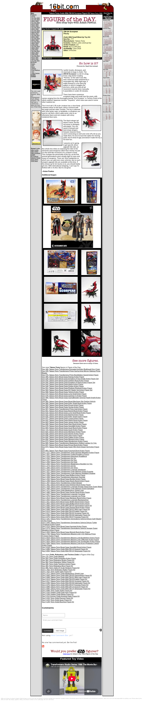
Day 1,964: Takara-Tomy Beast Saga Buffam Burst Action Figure (66, 504)
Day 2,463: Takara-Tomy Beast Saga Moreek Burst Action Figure (66, 532)
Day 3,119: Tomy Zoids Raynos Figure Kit (57, 598)
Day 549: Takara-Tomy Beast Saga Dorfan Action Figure (63, 386)
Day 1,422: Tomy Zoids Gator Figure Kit (56, 572)
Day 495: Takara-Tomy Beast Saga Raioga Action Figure (63, 377)
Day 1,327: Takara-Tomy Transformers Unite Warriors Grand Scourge (67, 471)
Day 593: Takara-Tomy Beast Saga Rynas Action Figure (62, 405)
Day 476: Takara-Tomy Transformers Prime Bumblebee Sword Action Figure (70, 375)
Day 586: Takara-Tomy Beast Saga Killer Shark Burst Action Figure (67, 403)
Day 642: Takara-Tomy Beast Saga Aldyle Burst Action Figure (65, 420)
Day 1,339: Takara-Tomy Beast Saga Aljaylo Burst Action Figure (65, 481)
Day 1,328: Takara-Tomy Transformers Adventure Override (63, 477)
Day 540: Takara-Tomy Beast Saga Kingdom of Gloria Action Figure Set (68, 382)
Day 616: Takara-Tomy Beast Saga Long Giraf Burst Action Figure (66, 413)
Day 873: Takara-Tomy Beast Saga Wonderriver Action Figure (65, 441)
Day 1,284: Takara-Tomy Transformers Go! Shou (60, 468)
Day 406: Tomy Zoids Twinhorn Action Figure (58, 564)
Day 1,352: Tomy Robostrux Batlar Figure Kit (58, 570)
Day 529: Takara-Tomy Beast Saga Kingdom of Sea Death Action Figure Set (70, 379)
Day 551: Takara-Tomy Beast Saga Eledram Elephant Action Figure (67, 388)
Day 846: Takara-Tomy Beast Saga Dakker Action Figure (63, 437)
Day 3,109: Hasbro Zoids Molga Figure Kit (57, 594)
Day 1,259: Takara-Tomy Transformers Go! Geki (59, 462)
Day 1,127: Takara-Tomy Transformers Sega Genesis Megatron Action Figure (70, 452)
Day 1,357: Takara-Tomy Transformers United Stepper (62, 483)
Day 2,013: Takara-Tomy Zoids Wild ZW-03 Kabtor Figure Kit (64, 511)
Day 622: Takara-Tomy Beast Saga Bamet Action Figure (62, 415)
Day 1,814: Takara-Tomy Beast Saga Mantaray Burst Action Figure (66, 498)
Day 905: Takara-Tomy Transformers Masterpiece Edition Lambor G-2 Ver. (69, 443)
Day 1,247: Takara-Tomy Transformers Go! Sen (59, 460)
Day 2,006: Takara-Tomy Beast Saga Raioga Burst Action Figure (66, 507)
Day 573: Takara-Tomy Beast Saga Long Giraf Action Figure (64, 394)
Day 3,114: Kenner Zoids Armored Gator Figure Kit (60, 596)
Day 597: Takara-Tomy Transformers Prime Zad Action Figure (64, 409)
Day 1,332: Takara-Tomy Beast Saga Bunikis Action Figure (64, 479)
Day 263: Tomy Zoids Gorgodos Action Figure (59, 558)
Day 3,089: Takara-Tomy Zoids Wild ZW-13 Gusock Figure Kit (65, 549)
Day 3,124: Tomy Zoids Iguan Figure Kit (56, 600)
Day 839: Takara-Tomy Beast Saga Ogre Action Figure (62, 435)
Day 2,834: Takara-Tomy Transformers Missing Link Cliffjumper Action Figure (70, 540)
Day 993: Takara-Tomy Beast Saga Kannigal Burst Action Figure (66, 451)
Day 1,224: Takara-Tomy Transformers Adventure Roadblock (64, 456)
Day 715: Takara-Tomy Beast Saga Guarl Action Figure (62, 430)
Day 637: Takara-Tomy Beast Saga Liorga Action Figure (62, 418)
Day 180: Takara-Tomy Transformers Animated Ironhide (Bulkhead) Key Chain (71, 369)
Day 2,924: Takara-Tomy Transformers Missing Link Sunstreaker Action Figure (71, 541)
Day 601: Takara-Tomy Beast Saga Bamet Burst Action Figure (65, 411)
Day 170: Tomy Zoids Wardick (53, 556)
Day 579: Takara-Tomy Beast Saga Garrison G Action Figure (64, 396)
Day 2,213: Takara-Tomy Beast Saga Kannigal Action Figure (64, 526)
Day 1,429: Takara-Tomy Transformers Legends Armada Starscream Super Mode (72, 487)
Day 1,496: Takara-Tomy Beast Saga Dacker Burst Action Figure (66, 492)
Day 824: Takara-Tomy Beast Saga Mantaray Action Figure (64, 432)
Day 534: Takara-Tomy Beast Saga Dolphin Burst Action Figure (65, 381)
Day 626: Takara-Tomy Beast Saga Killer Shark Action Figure (64, 417)
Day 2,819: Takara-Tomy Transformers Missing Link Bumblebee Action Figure (71, 538)
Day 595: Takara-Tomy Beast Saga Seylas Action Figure (63, 407)
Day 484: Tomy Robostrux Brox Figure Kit (57, 566)
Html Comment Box (59, 635)
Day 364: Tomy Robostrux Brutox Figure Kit (58, 560)
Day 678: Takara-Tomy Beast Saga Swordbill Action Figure (64, 426)
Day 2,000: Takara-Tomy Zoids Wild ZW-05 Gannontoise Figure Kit (67, 506)
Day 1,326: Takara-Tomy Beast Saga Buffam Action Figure (63, 475)
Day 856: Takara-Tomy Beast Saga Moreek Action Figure (63, 439)
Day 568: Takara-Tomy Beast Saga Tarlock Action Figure (63, 392)
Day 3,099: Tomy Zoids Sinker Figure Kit (57, 590)
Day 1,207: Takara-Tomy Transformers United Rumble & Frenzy (65, 454)
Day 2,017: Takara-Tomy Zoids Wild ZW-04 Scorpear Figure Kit (65, 513)
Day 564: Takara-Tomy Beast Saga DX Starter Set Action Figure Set (67, 390)
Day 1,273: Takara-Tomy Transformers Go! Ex (59, 466)
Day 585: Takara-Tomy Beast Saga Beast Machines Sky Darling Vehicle (69, 401)
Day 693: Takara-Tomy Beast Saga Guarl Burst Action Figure (64, 428)
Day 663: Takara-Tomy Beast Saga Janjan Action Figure (63, 422)
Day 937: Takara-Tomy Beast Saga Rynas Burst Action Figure (65, 445)
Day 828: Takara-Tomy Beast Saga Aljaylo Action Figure (63, 434)
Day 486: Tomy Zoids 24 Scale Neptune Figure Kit (60, 568)
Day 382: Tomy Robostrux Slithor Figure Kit (58, 562)
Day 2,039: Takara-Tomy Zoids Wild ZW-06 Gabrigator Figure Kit (66, 515)
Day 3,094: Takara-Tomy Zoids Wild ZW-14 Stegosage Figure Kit (66, 551)
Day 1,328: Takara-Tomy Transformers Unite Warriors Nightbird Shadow (68, 473)
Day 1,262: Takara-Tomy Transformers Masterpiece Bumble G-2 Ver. (67, 464)
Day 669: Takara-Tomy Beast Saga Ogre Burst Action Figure (64, 424)
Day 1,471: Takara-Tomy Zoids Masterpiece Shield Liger (63, 490)
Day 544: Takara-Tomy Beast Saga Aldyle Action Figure (62, 384)
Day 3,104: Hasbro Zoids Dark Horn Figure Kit (59, 592)
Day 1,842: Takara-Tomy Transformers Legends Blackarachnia (65, 500)
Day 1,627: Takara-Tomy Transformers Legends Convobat (63, 494)
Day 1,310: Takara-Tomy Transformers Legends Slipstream (64, 470)
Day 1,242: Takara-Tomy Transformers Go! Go (59, 458)
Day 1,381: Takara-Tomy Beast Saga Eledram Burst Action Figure (66, 485)
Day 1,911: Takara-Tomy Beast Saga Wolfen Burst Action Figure (65, 502)
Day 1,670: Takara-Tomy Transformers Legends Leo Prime (63, 496)
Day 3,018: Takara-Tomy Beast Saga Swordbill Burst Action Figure (66, 547)
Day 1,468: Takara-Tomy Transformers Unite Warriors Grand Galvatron (68, 488)
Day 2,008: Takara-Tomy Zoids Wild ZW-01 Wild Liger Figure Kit (66, 509)
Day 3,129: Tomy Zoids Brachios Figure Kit (58, 602)
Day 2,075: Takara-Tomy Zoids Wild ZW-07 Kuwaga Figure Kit (65, 517)
